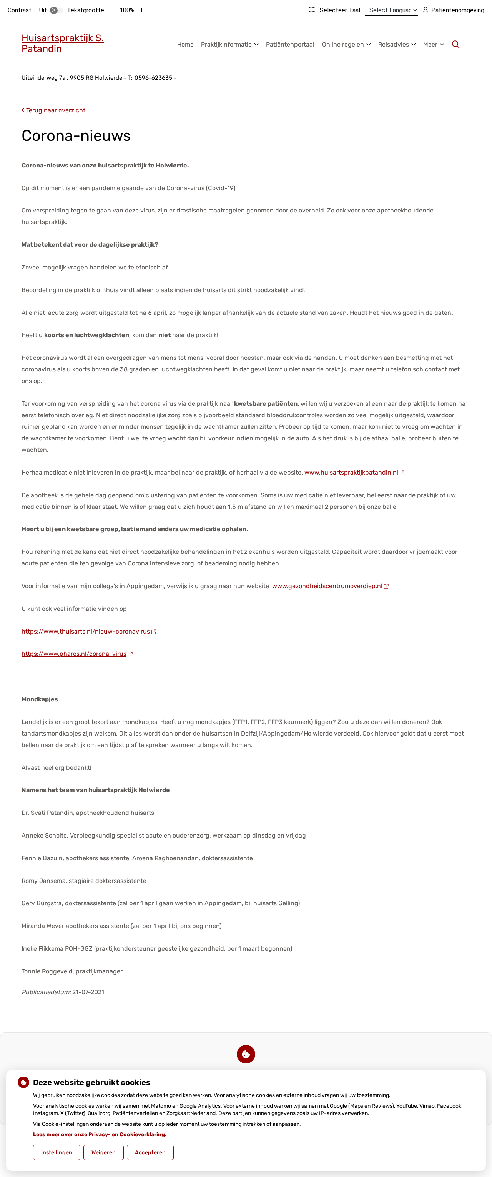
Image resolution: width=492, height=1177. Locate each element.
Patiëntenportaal (290, 44)
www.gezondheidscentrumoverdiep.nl (327, 586)
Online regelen (343, 44)
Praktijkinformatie (226, 44)
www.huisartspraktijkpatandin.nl (351, 472)
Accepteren (150, 1152)
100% (127, 10)
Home (185, 44)
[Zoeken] (455, 44)
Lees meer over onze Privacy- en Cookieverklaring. (99, 1134)
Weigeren (103, 1152)
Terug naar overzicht (55, 110)
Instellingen (56, 1152)
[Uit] (56, 10)
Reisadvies (393, 44)
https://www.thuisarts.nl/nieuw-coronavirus (86, 631)
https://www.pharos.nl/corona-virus (74, 653)
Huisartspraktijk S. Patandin (63, 43)
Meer (430, 44)
